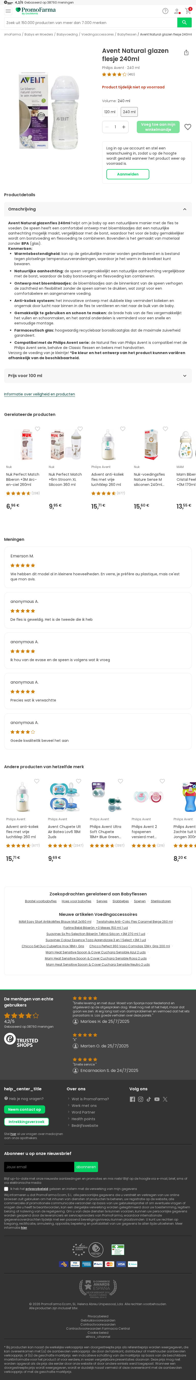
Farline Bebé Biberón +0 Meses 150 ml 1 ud (96, 928)
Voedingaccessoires (97, 34)
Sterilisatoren (161, 901)
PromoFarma (11, 34)
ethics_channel (98, 1337)
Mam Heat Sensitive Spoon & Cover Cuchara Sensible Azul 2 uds (96, 952)
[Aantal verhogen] (124, 127)
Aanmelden (128, 174)
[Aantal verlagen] (107, 127)
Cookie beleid (98, 1332)
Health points (83, 1118)
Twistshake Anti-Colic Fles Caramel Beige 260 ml (134, 921)
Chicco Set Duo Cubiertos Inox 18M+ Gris (53, 946)
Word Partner (83, 1112)
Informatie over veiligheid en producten (39, 394)
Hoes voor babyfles (76, 901)
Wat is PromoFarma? (90, 1099)
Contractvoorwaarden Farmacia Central (98, 1328)
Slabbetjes (121, 901)
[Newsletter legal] (7, 1189)
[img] (49, 111)
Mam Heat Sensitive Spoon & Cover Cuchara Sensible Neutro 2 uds (98, 964)
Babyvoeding (67, 34)
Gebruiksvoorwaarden (98, 1320)
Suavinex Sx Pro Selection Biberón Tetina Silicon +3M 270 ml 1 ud (95, 934)
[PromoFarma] (35, 11)
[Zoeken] (184, 22)
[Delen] (186, 52)
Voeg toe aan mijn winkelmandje (158, 127)
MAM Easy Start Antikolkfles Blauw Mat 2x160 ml (55, 921)
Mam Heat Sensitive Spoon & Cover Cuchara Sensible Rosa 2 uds (96, 958)
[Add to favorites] (188, 127)
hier (13, 1134)
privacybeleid (37, 1189)
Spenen (140, 901)
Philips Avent (113, 67)
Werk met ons (84, 1105)
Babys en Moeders (38, 34)
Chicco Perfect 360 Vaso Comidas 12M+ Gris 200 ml (129, 946)
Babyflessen (127, 34)
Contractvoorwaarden (98, 1324)
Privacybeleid (98, 1316)
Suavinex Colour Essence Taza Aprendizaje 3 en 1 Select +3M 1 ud (96, 940)
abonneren (86, 1167)
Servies (101, 901)
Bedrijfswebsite (85, 1125)
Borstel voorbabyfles (41, 901)
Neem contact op (24, 1109)
